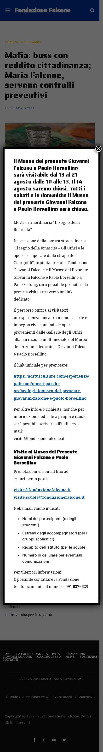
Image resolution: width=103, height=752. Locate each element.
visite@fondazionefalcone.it (42, 489)
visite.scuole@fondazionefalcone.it (49, 497)
